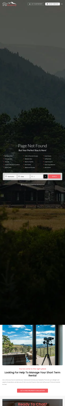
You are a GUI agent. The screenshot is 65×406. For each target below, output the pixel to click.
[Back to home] (9, 4)
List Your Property (37, 4)
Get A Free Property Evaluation (32, 390)
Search (54, 176)
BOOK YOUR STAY (53, 4)
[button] (62, 4)
